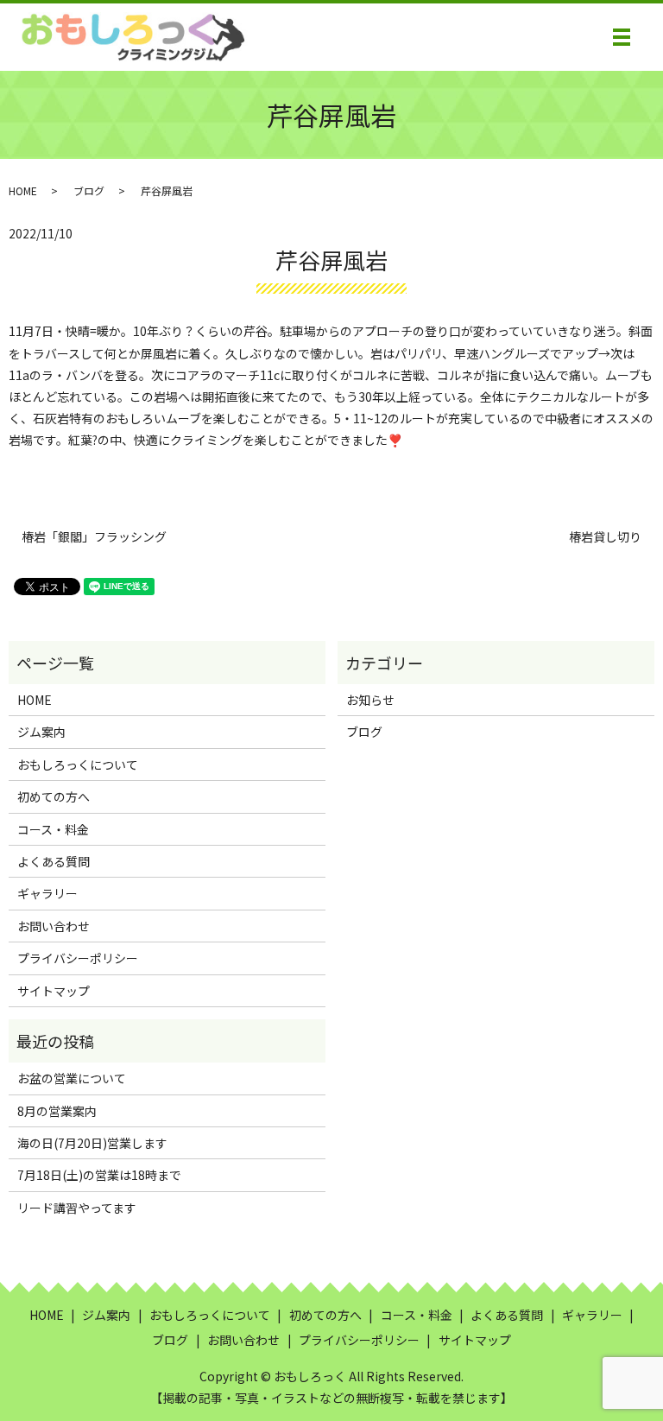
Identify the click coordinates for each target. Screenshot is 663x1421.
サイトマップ (53, 990)
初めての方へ (53, 796)
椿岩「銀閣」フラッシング (94, 537)
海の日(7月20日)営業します (92, 1142)
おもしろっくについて (77, 764)
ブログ (88, 190)
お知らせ (370, 699)
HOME (23, 190)
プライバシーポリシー (77, 958)
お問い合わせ (53, 926)
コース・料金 (53, 829)
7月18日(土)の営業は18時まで (99, 1174)
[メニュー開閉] (621, 37)
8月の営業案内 (57, 1111)
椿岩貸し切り (605, 537)
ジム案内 (41, 731)
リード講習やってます (76, 1207)
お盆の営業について (71, 1078)
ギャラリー (47, 893)
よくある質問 (53, 861)
